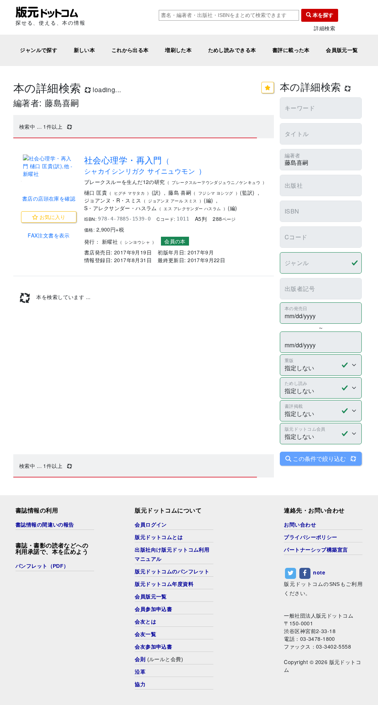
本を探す (322, 15)
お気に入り (51, 216)
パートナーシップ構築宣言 (316, 550)
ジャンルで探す (38, 50)
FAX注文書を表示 (49, 235)
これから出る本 (130, 50)
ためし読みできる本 (232, 50)
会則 (140, 659)
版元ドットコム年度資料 (164, 584)
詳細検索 (324, 28)
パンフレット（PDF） (42, 566)
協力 (140, 684)
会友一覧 (145, 634)
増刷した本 (178, 50)
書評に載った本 (291, 50)
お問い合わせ (300, 525)
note (319, 572)
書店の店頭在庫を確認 (48, 198)
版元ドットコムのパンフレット (172, 571)
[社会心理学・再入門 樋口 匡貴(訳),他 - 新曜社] (49, 166)
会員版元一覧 (342, 50)
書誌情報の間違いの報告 (45, 525)
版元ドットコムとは (159, 537)
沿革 (140, 672)
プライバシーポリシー (310, 537)
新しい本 (84, 50)
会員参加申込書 (153, 609)
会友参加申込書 (153, 647)
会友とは (145, 622)
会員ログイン (151, 525)
